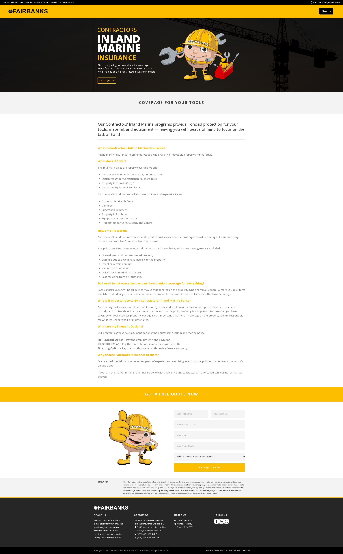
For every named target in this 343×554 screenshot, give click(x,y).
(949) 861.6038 (144, 537)
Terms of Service (232, 550)
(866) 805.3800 (144, 534)
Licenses (246, 550)
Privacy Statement (214, 550)
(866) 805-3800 (333, 2)
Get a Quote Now (209, 467)
